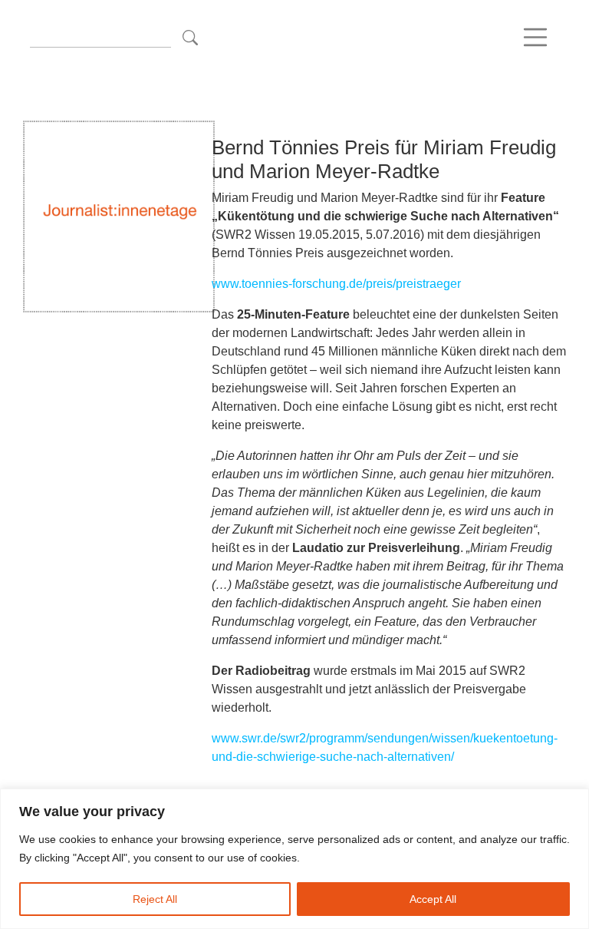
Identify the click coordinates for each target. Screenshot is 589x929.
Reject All (155, 899)
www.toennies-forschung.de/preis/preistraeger (336, 283)
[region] (294, 858)
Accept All (433, 899)
